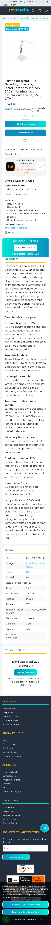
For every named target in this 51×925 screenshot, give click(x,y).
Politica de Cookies (11, 724)
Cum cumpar (8, 744)
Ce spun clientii (25, 247)
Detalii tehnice (25, 132)
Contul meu (8, 807)
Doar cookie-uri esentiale (25, 912)
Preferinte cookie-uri (25, 919)
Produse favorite (10, 823)
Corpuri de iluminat (26, 18)
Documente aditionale (25, 254)
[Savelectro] (18, 10)
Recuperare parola (11, 815)
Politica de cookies (31, 892)
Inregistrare (7, 811)
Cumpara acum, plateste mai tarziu (25, 166)
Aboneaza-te (16, 857)
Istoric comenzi (9, 819)
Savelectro (7, 18)
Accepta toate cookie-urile (25, 904)
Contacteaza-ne (10, 776)
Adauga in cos (27, 124)
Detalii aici (41, 166)
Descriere (19, 241)
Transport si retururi (11, 756)
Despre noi (7, 712)
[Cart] (46, 11)
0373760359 (12, 1)
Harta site (7, 784)
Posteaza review (25, 672)
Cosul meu (7, 748)
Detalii (34, 241)
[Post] (6, 232)
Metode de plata (10, 752)
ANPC (5, 787)
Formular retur (9, 709)
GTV (28, 572)
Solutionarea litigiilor (11, 791)
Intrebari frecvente (11, 780)
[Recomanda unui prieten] (14, 232)
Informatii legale (10, 772)
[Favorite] (40, 11)
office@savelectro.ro (16, 228)
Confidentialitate (10, 720)
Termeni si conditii (10, 716)
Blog (4, 740)
